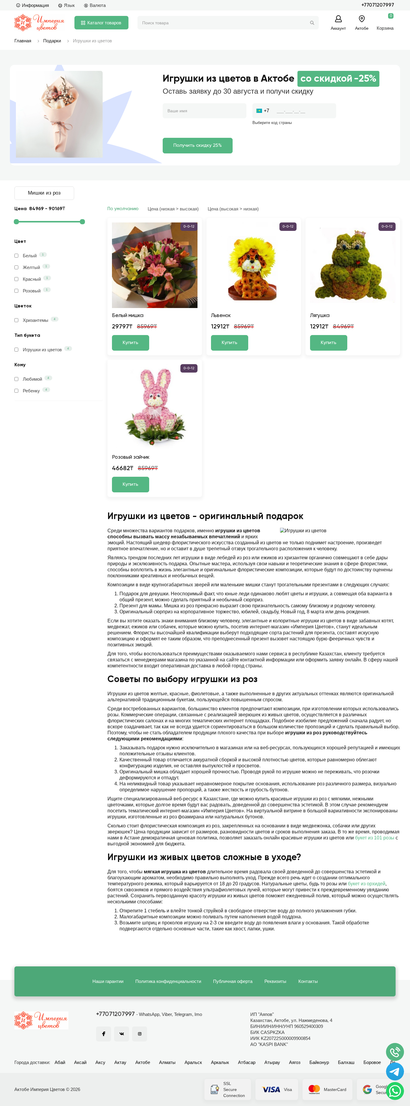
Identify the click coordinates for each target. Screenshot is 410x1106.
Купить (130, 342)
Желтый (35, 267)
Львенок (221, 315)
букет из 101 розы (374, 837)
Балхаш (346, 1062)
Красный (35, 279)
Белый (33, 255)
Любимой (36, 379)
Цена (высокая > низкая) (233, 208)
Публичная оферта (232, 981)
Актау (120, 1062)
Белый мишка (127, 315)
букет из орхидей (366, 883)
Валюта (98, 5)
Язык (69, 5)
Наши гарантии (107, 981)
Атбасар (246, 1062)
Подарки (52, 40)
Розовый (35, 290)
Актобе (142, 1062)
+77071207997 (377, 5)
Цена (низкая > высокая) (173, 208)
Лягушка (320, 315)
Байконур (319, 1062)
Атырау (272, 1062)
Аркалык (220, 1062)
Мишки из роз (44, 193)
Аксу (100, 1062)
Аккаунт (338, 28)
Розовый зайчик (130, 457)
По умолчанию (123, 209)
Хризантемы (39, 320)
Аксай (80, 1062)
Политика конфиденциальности (168, 981)
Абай (60, 1062)
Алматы (167, 1062)
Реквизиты (275, 981)
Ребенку (35, 390)
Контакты (308, 981)
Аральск (193, 1062)
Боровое (372, 1062)
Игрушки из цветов (46, 349)
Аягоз (294, 1062)
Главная (22, 40)
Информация (35, 5)
